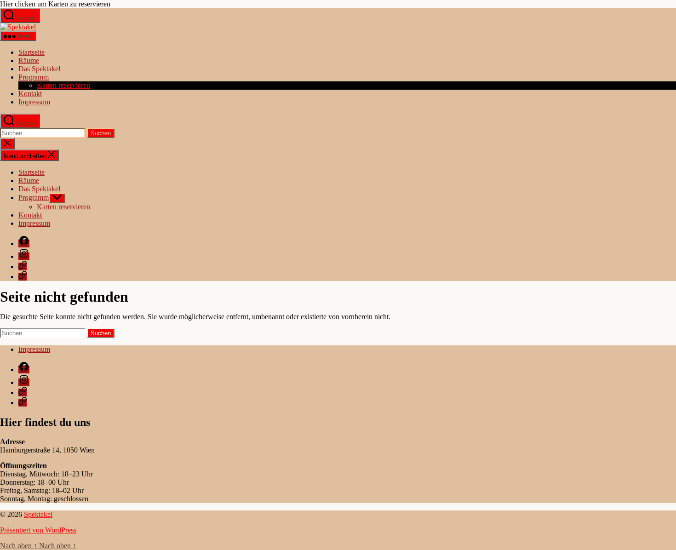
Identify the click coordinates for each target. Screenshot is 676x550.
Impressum (34, 102)
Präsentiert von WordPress (38, 530)
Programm (33, 77)
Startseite (31, 52)
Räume (28, 60)
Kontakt (30, 93)
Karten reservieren (63, 85)
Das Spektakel (39, 69)
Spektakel (38, 514)
